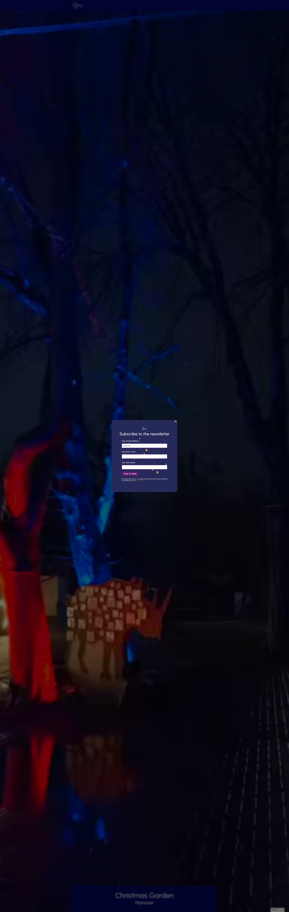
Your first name (128, 452)
